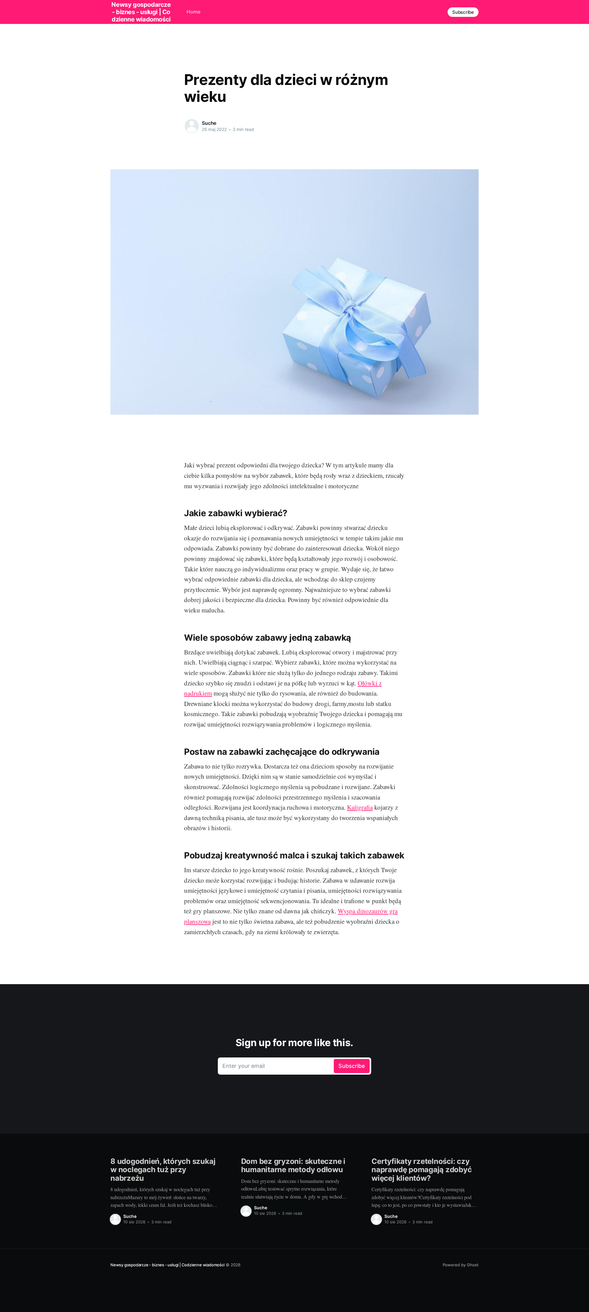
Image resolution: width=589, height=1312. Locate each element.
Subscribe (463, 12)
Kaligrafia (360, 807)
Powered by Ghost (461, 1264)
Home (193, 12)
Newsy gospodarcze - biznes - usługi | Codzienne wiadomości (167, 1264)
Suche (209, 123)
